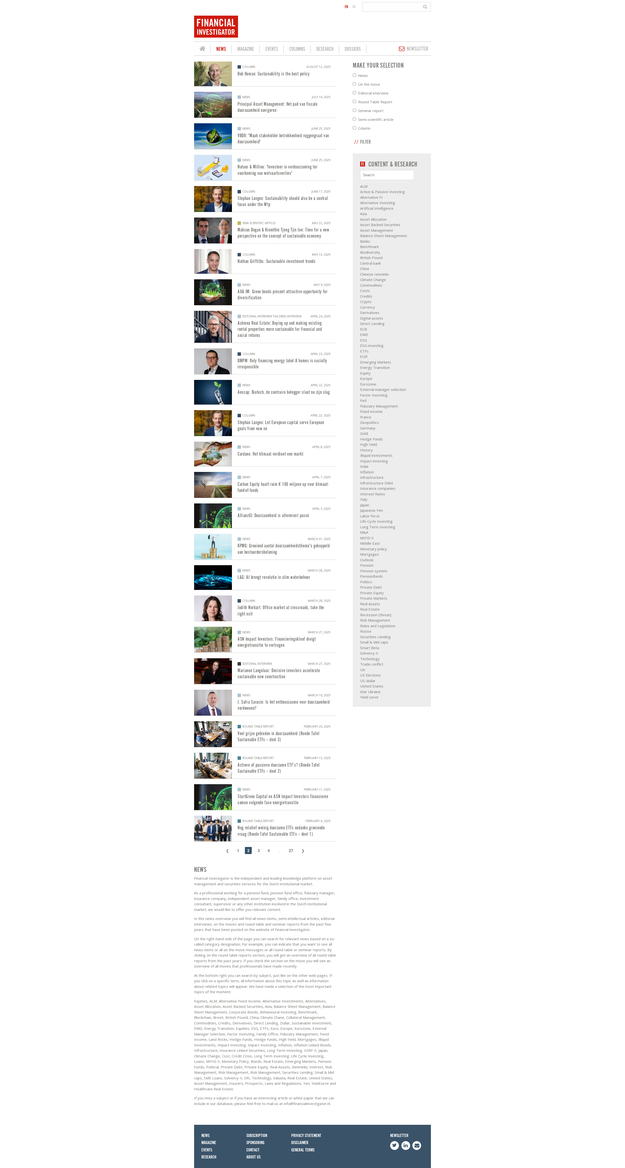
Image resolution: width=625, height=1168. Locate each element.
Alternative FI (371, 197)
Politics (366, 581)
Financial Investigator (202, 49)
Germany (367, 428)
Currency (367, 307)
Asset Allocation (373, 219)
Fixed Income (371, 411)
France (365, 417)
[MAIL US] (416, 1145)
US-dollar (367, 680)
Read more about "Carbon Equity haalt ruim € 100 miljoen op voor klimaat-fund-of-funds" (265, 485)
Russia (365, 631)
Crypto (366, 301)
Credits (366, 296)
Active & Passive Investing (382, 191)
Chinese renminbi (374, 274)
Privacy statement (306, 1135)
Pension (367, 565)
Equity (365, 373)
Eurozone (368, 384)
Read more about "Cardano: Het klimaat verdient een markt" (265, 454)
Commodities (371, 285)
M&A (364, 532)
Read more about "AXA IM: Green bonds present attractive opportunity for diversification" (265, 292)
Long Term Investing (377, 526)
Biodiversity (370, 252)
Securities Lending (375, 636)
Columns (297, 49)
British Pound (371, 257)
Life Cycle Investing (376, 521)
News (221, 49)
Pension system (373, 570)
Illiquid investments (376, 455)
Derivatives (369, 312)
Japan (364, 504)
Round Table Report (375, 101)
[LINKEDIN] (405, 1145)
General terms (302, 1150)
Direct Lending (372, 323)
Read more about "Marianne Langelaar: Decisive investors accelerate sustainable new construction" (265, 671)
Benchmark (369, 246)
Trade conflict (371, 664)
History (366, 450)
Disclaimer (299, 1142)
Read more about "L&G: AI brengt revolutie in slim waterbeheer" (265, 577)
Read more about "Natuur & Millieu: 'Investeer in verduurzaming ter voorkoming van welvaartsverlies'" (265, 168)
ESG (363, 340)
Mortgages (369, 554)
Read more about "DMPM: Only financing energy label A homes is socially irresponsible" (265, 361)
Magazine (245, 49)
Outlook (366, 559)
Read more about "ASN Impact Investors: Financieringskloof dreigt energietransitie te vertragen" (265, 640)
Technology (370, 658)
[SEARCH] (426, 7)
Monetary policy (373, 548)
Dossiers (353, 49)
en (346, 7)
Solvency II (369, 653)
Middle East (370, 543)
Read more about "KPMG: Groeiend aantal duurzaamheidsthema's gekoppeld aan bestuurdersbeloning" (265, 547)
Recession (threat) (375, 614)
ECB (363, 329)
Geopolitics (369, 422)
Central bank (370, 263)
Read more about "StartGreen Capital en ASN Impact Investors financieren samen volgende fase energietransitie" (265, 797)
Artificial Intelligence (377, 208)
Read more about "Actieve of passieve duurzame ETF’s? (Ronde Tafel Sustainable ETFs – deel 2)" (265, 766)
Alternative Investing (377, 202)
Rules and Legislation (378, 625)
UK (362, 669)
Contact (253, 1150)
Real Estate (370, 609)
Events (271, 49)
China (364, 268)
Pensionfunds (371, 576)
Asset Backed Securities (380, 224)
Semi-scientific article (376, 119)
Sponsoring (255, 1142)
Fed (363, 400)
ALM (363, 186)
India (364, 466)
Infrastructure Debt (376, 482)
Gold (364, 433)
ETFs (364, 351)
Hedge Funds (371, 439)
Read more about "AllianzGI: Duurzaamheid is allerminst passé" (265, 515)
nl (354, 7)
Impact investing (374, 461)
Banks (365, 241)
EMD (364, 334)
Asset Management (376, 230)
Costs (365, 290)
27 (291, 850)
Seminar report (371, 110)
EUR (363, 356)
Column (364, 128)
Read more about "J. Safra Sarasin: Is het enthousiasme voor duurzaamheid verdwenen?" (265, 703)
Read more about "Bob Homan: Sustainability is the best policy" (265, 74)
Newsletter (417, 49)
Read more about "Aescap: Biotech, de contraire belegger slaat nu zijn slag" (265, 392)
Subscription (256, 1135)
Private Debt (371, 587)
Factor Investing (373, 395)
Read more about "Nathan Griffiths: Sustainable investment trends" (265, 261)
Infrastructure (372, 477)
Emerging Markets (375, 362)
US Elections (370, 675)
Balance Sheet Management (383, 235)
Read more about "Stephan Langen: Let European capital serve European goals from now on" (265, 423)
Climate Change (373, 279)
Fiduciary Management (379, 406)
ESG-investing (372, 345)
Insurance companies (378, 488)
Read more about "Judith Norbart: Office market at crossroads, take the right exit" (265, 608)
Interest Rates (372, 493)
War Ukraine (370, 691)
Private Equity (372, 592)
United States (371, 686)
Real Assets (370, 603)
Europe (366, 378)
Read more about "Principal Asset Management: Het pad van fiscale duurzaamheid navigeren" (265, 105)
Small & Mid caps (374, 642)
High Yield (368, 444)
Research (324, 49)
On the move (369, 84)
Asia (363, 213)
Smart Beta (369, 647)
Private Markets (373, 598)
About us (253, 1157)
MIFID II (367, 537)
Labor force (370, 515)
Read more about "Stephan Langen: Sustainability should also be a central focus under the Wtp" (265, 199)
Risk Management (375, 620)
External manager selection (383, 389)
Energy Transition (375, 367)
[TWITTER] (394, 1145)
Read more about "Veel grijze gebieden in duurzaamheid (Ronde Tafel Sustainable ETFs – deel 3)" (265, 734)
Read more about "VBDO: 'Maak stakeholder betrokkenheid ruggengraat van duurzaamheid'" (265, 136)
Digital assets (371, 318)
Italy (363, 499)
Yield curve (369, 697)
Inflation (367, 471)
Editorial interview (373, 93)
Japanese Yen (371, 510)
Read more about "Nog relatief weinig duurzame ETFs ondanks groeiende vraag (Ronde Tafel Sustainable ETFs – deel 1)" (265, 829)
